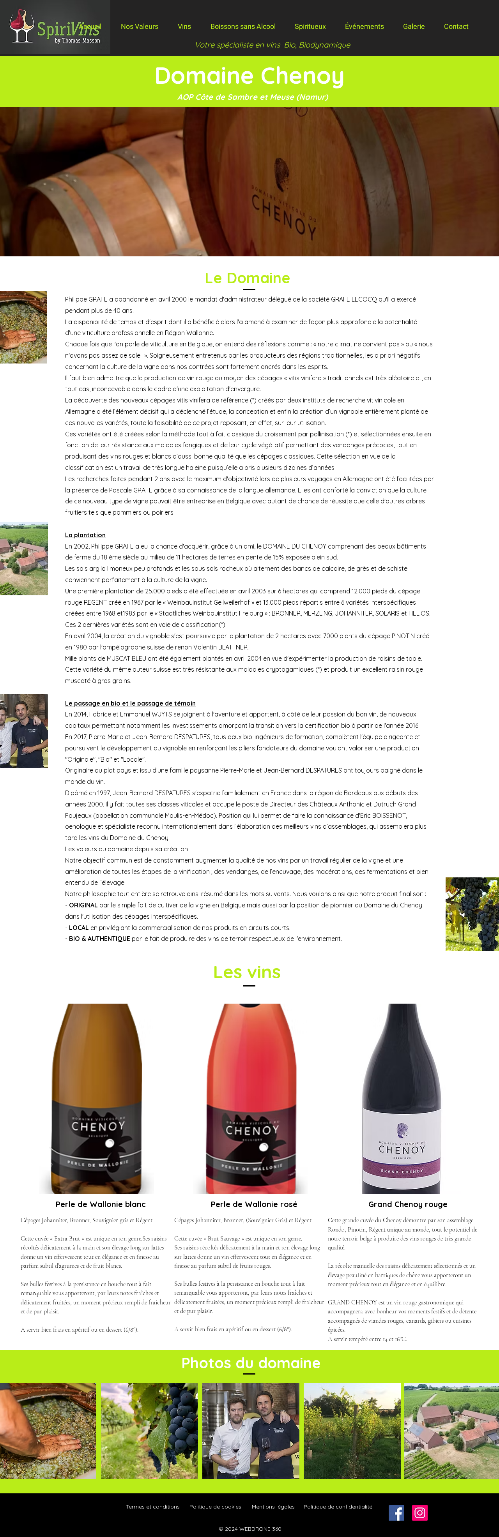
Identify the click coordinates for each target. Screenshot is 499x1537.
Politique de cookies (215, 1506)
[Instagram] (420, 1513)
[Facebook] (396, 1513)
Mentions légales (273, 1506)
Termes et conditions (153, 1506)
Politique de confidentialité (338, 1506)
